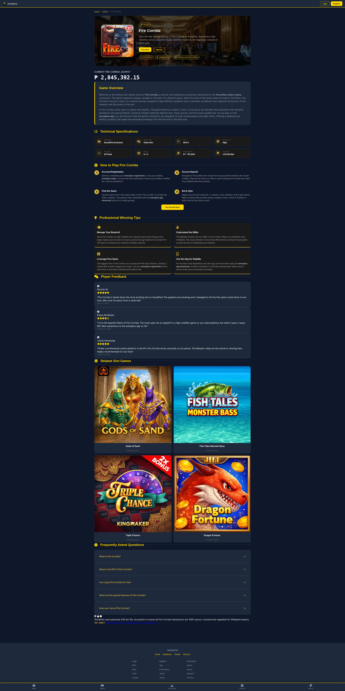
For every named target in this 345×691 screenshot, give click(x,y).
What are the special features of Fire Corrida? (122, 595)
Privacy (190, 678)
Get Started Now (172, 207)
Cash (134, 673)
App (161, 665)
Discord (186, 654)
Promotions (164, 669)
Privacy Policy (150, 622)
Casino (105, 11)
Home (96, 11)
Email (157, 654)
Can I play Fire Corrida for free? (115, 582)
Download (191, 661)
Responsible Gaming (116, 622)
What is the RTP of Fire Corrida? (115, 569)
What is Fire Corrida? (110, 556)
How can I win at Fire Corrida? (114, 608)
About (162, 673)
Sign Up (159, 50)
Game (189, 665)
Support (190, 673)
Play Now (145, 50)
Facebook (167, 654)
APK (134, 665)
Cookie (135, 678)
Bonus (189, 669)
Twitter (177, 654)
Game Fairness (134, 622)
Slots (134, 669)
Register (336, 4)
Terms (162, 678)
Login (324, 4)
